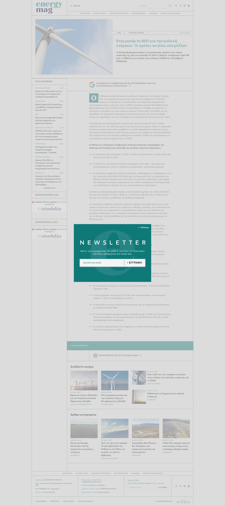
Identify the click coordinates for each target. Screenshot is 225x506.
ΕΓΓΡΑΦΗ (135, 262)
